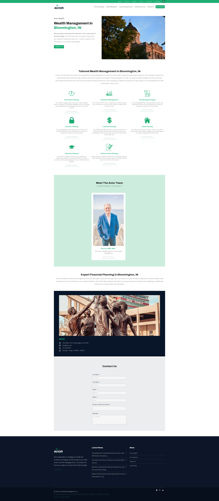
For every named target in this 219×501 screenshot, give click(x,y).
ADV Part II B (58, 497)
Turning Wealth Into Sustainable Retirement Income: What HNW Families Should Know (108, 454)
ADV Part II (103, 494)
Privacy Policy (58, 494)
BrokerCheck (87, 494)
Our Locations (133, 457)
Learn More (72, 112)
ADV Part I (95, 494)
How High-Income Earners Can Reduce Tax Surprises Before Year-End (108, 461)
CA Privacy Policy (68, 494)
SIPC (60, 470)
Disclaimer (78, 494)
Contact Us (59, 47)
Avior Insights (133, 453)
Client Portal (133, 466)
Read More (108, 257)
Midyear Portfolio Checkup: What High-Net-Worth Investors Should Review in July (108, 475)
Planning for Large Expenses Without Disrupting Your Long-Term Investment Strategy (108, 468)
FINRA (56, 470)
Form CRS (67, 497)
